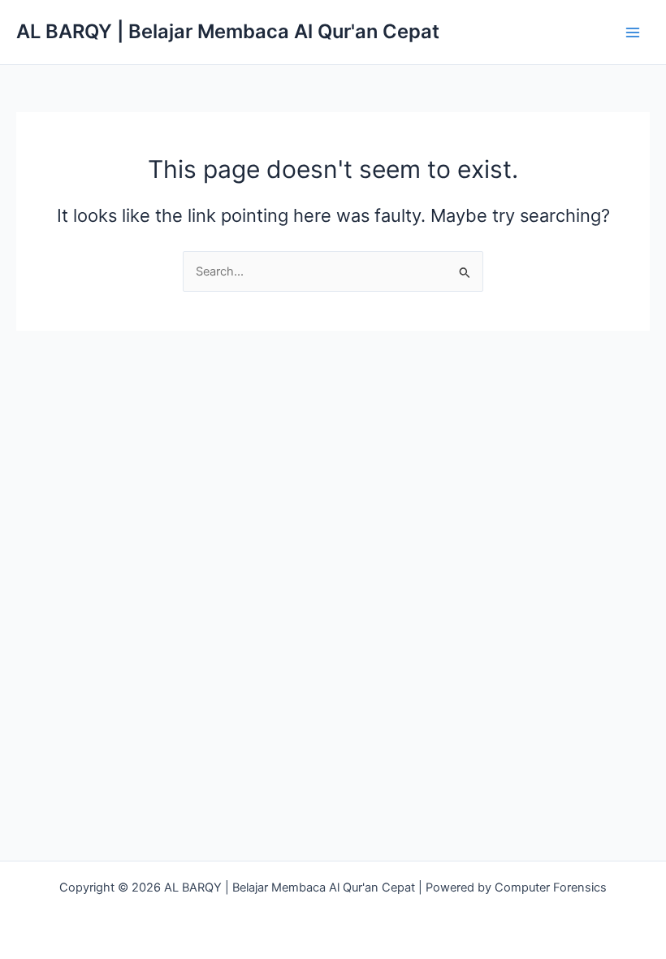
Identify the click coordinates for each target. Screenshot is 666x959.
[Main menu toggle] (633, 32)
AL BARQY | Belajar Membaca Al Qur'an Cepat (227, 31)
